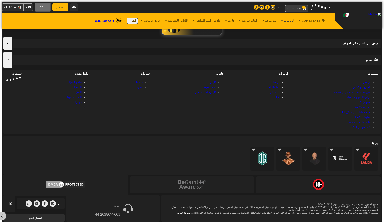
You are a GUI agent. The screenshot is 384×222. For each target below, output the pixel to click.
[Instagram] (53, 203)
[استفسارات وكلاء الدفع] (74, 7)
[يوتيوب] (37, 203)
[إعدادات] (28, 7)
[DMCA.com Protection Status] (65, 184)
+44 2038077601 (106, 214)
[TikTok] (29, 203)
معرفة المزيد (183, 212)
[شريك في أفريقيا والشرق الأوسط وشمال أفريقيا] (340, 158)
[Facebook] (45, 203)
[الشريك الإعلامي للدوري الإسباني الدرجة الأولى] (366, 158)
